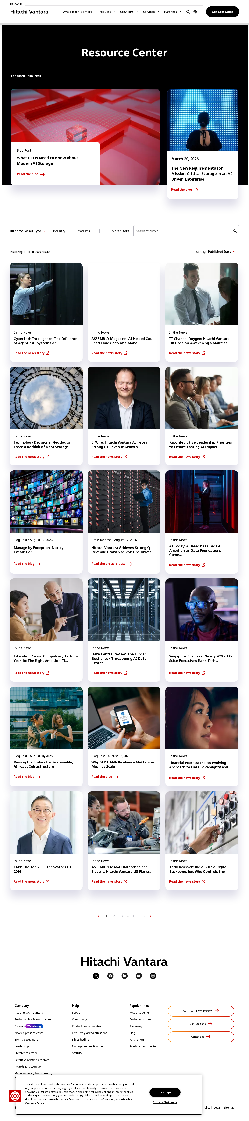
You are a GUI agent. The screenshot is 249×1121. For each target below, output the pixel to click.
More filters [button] (120, 231)
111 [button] (135, 916)
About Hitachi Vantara (29, 1012)
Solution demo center (143, 1046)
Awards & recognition (28, 1066)
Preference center (26, 1053)
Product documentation (87, 1026)
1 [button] (106, 916)
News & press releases (29, 1033)
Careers (20, 1026)
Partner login (137, 1039)
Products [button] (104, 12)
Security (77, 1053)
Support (77, 1012)
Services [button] (149, 12)
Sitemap (229, 1107)
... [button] (128, 916)
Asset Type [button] (33, 231)
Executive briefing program (32, 1060)
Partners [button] (170, 12)
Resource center (139, 1012)
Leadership (22, 1046)
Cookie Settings (165, 1102)
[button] (187, 11)
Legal (217, 1107)
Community (79, 1019)
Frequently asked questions (89, 1033)
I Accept (165, 1092)
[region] (109, 1095)
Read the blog (28, 174)
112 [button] (142, 916)
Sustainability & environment (33, 1019)
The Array (135, 1026)
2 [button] (114, 916)
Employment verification (87, 1046)
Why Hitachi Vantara (77, 12)
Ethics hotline (80, 1039)
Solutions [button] (126, 12)
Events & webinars (26, 1039)
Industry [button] (59, 231)
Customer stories (140, 1019)
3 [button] (122, 916)
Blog (132, 1033)
